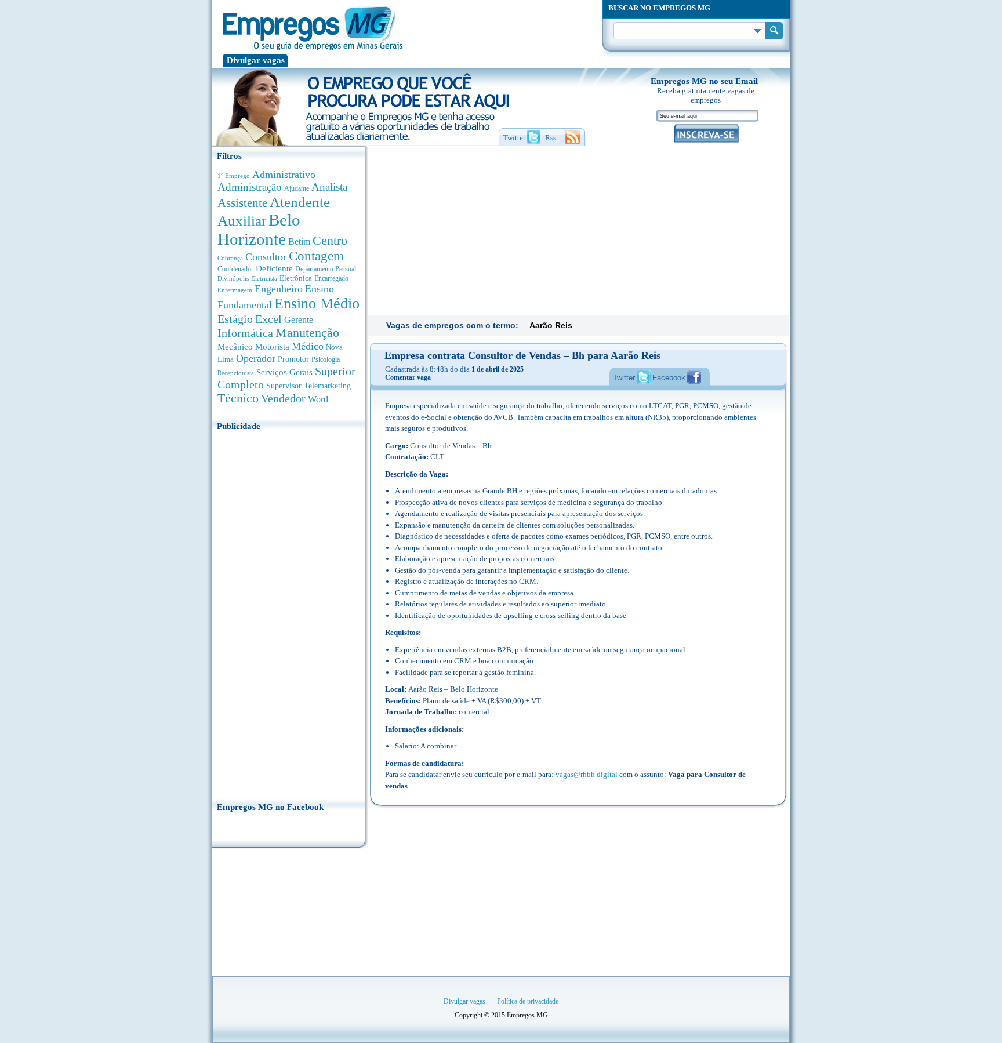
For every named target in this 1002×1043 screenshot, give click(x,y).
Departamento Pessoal (325, 269)
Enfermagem (234, 289)
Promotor (293, 359)
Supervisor (284, 385)
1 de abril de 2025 (497, 369)
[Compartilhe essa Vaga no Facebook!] (694, 377)
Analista (329, 187)
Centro (330, 240)
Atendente (300, 202)
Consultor (265, 257)
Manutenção (307, 333)
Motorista (272, 346)
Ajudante (296, 188)
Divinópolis (233, 278)
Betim (299, 241)
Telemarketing (327, 385)
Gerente (298, 320)
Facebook (668, 377)
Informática (245, 333)
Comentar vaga (408, 377)
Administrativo (283, 174)
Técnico (238, 398)
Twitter (624, 377)
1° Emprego (233, 175)
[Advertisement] (288, 613)
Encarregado (331, 278)
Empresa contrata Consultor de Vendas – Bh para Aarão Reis (522, 355)
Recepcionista (235, 372)
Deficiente (274, 268)
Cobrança (230, 258)
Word (318, 399)
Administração (249, 187)
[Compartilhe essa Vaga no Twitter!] (644, 377)
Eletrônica (295, 278)
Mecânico (235, 346)
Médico (308, 346)
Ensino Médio (317, 303)
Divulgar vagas (256, 60)
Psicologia (325, 360)
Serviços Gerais (284, 372)
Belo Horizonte (258, 229)
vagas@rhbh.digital (587, 774)
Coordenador (235, 269)
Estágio (235, 318)
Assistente (242, 203)
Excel (268, 318)
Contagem (316, 256)
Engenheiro (279, 289)
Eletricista (264, 278)
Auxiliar (241, 220)
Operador (255, 358)
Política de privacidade (527, 1001)
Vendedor (283, 398)
